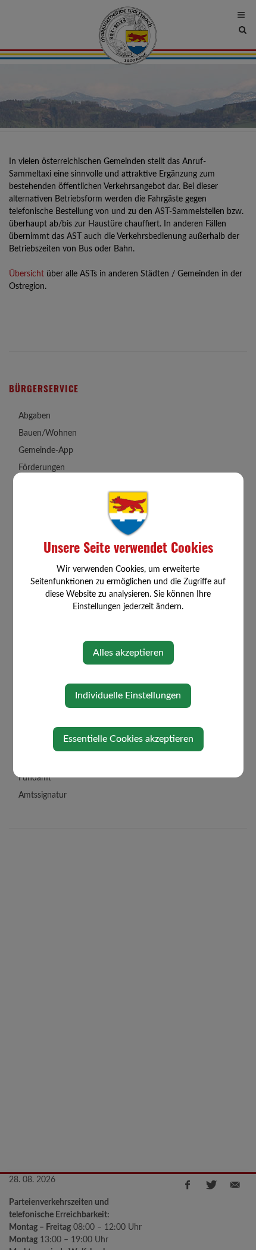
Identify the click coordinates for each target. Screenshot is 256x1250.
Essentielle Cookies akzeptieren (128, 739)
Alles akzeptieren (128, 652)
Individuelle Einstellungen (128, 695)
